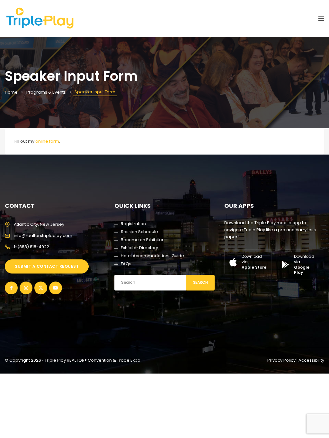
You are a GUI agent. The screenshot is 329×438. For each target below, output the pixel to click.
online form (47, 141)
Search (200, 282)
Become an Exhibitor (142, 240)
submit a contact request (47, 266)
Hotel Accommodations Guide (152, 256)
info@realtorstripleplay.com (43, 235)
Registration (133, 224)
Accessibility (311, 360)
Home (11, 92)
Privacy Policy (281, 360)
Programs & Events (46, 92)
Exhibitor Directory (139, 248)
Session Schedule (139, 232)
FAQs (126, 264)
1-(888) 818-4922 (31, 247)
